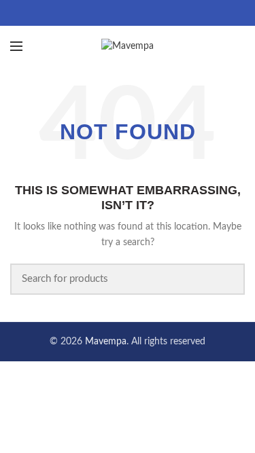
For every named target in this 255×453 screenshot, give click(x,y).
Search (226, 279)
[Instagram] (144, 13)
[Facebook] (110, 13)
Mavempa (105, 341)
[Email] (127, 13)
